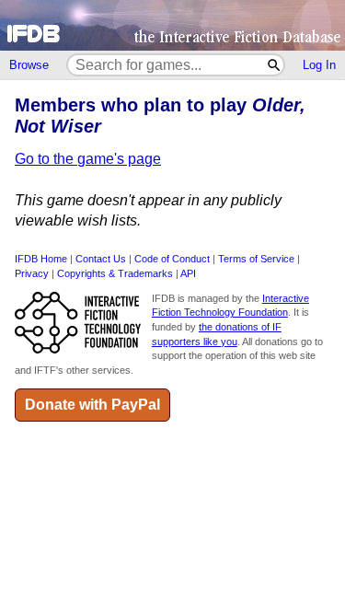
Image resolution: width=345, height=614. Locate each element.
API (188, 273)
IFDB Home (41, 258)
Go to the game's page (88, 159)
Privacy (32, 273)
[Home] (172, 25)
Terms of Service (256, 258)
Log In (319, 65)
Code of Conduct (172, 258)
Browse (29, 65)
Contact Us (100, 258)
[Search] (274, 65)
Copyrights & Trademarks (115, 273)
